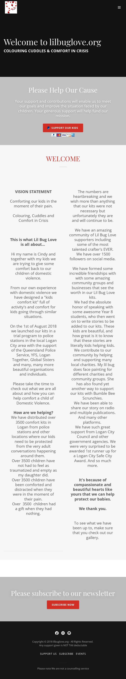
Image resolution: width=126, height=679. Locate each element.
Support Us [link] (48, 653)
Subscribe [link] (66, 653)
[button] (119, 7)
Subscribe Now (63, 604)
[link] (11, 7)
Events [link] (81, 653)
